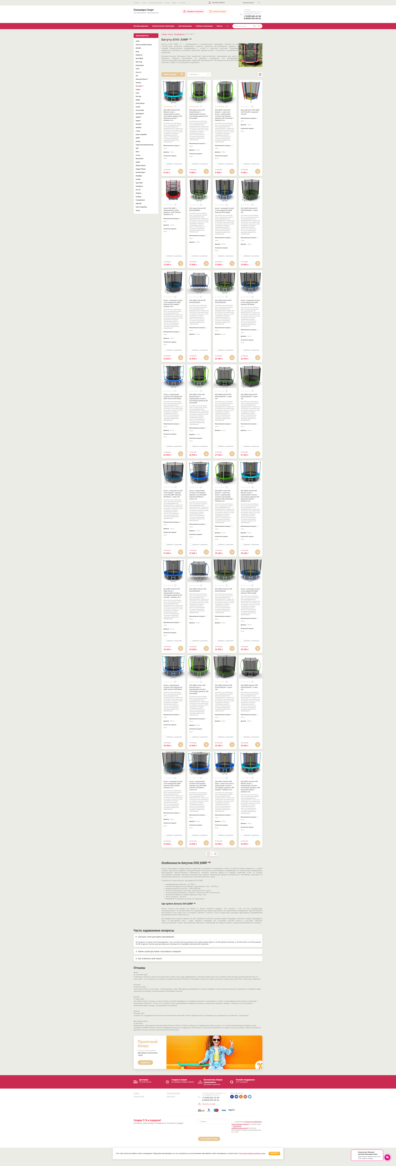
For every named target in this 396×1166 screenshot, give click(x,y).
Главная (164, 34)
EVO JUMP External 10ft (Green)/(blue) (223, 590)
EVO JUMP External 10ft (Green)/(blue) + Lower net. (223, 687)
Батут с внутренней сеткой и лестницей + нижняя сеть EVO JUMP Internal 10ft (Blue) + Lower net (198, 785)
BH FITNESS (139, 58)
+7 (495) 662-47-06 (252, 16)
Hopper (138, 121)
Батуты (170, 34)
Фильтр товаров (170, 74)
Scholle (138, 179)
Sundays (138, 197)
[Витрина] (260, 74)
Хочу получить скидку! (209, 1139)
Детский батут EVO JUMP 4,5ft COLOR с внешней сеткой (250, 112)
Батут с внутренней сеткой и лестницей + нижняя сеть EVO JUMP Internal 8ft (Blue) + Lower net (198, 495)
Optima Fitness (141, 165)
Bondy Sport (140, 65)
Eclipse (138, 89)
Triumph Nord (140, 200)
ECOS (137, 93)
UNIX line (139, 203)
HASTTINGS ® (140, 114)
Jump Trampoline (141, 134)
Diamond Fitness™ (142, 79)
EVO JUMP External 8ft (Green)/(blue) (223, 301)
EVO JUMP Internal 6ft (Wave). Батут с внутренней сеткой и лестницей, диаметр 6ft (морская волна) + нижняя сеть (173, 115)
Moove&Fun (139, 159)
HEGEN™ (138, 117)
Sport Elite (139, 183)
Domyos (138, 83)
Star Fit (138, 190)
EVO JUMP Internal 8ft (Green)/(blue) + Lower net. (223, 396)
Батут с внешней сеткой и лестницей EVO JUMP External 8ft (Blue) (250, 302)
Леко (137, 152)
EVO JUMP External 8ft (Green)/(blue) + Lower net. (249, 396)
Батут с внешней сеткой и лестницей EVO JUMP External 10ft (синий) (250, 591)
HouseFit (138, 124)
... (227, 25)
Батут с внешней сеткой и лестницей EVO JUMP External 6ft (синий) (224, 210)
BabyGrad (139, 55)
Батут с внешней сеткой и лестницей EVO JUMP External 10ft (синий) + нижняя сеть (173, 784)
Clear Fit (138, 72)
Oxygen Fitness (141, 169)
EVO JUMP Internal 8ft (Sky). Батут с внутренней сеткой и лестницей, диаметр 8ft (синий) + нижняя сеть (173, 593)
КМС (137, 148)
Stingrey (138, 193)
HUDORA (138, 127)
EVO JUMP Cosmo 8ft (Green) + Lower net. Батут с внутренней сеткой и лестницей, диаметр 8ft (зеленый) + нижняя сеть (224, 496)
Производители (179, 34)
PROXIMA (139, 176)
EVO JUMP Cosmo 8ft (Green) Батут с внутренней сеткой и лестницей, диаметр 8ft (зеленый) (198, 398)
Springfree (139, 186)
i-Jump (138, 131)
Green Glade (140, 110)
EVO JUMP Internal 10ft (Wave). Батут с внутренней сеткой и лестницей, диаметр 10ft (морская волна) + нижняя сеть (250, 786)
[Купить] (180, 171)
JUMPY (138, 138)
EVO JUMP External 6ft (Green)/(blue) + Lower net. (249, 210)
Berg (137, 51)
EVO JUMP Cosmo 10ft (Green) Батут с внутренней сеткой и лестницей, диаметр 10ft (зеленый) (198, 689)
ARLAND (138, 48)
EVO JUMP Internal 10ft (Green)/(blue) (197, 590)
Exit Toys (138, 96)
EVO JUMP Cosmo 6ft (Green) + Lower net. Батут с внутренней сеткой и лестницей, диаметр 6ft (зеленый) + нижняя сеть (224, 115)
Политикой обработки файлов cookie (252, 1153)
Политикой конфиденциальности (239, 1127)
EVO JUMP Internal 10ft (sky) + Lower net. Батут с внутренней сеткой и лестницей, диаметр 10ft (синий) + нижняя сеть (224, 785)
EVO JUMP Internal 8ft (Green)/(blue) (197, 301)
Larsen (138, 155)
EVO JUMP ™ (140, 86)
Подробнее (145, 1062)
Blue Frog (139, 62)
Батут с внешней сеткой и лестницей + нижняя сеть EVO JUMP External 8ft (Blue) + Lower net (173, 494)
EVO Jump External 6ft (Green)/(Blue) (197, 209)
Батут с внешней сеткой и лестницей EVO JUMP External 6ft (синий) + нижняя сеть (173, 303)
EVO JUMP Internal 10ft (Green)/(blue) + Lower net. (249, 687)
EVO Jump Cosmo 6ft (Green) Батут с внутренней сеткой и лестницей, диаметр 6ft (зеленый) (198, 114)
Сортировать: (193, 74)
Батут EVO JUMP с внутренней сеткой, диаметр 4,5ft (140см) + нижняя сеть (173, 211)
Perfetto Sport (140, 172)
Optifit (138, 162)
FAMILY (138, 100)
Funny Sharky (140, 103)
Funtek (138, 107)
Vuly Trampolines (141, 207)
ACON (137, 41)
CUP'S (137, 69)
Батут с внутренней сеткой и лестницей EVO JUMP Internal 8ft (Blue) (173, 396)
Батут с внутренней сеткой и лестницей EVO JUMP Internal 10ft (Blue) (173, 687)
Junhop (138, 141)
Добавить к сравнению (174, 164)
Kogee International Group (144, 145)
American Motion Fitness (144, 45)
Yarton (138, 210)
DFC (137, 76)
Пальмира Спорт (144, 9)
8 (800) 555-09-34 (252, 18)
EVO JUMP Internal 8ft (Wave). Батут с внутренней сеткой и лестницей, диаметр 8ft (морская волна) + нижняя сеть (250, 496)
